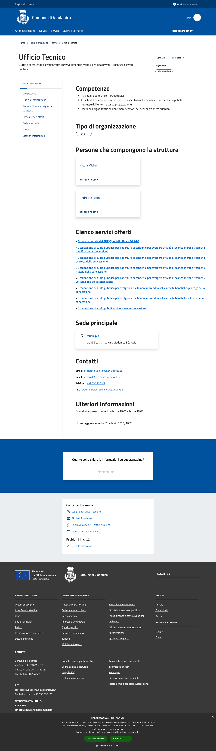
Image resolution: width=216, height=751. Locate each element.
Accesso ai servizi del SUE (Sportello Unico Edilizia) (108, 241)
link (138, 732)
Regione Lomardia (24, 4)
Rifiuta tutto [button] (120, 738)
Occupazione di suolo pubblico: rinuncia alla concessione (112, 308)
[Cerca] (197, 17)
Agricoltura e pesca (119, 638)
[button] (108, 745)
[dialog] (108, 732)
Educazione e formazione (122, 604)
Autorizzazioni (116, 633)
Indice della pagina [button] (32, 83)
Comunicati (161, 610)
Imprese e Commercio (73, 621)
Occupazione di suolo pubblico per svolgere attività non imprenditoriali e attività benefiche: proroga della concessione (140, 290)
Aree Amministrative (26, 610)
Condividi (161, 57)
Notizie (159, 604)
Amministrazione (39, 43)
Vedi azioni (177, 57)
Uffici (55, 43)
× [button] (212, 717)
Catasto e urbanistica (73, 633)
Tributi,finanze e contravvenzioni (126, 616)
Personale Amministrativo (29, 633)
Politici (18, 627)
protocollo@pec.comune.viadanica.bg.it (102, 389)
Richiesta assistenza (73, 678)
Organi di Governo (24, 604)
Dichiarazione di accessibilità (124, 678)
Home (22, 43)
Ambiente (114, 621)
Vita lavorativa (69, 616)
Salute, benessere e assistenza (125, 627)
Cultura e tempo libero (74, 610)
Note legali (114, 672)
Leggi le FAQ (68, 672)
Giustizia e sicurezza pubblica (124, 610)
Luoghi (159, 631)
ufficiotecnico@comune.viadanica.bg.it (103, 371)
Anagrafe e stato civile (74, 604)
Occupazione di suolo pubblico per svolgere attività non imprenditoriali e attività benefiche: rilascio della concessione (140, 300)
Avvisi (158, 616)
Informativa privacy (119, 667)
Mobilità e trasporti (72, 644)
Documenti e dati (24, 638)
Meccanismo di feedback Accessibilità (128, 684)
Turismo (66, 638)
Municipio (93, 336)
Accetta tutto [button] (96, 738)
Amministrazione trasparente (124, 661)
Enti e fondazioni (24, 621)
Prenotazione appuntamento (77, 661)
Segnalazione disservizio (75, 667)
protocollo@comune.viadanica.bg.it (102, 377)
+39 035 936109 (96, 383)
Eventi (158, 637)
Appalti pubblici (70, 627)
